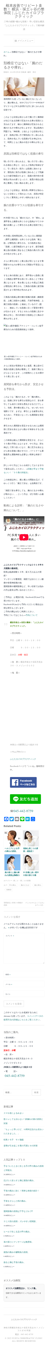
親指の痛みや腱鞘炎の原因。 (17, 1252)
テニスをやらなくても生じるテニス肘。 (34, 904)
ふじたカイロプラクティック (23, 759)
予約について (32, 615)
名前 (8, 974)
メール (8, 984)
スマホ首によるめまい (14, 1113)
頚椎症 (9, 889)
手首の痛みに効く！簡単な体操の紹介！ (22, 1190)
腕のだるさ (25, 885)
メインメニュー (25, 40)
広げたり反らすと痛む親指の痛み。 (20, 1180)
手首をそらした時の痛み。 (16, 1201)
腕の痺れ (37, 885)
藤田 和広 (31, 72)
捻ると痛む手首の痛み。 (15, 1262)
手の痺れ (12, 885)
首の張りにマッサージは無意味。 (19, 1241)
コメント (10, 935)
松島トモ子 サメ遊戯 (14, 1139)
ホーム (7, 52)
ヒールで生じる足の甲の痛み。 (18, 1231)
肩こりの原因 (25, 880)
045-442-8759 (23, 810)
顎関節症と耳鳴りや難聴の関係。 (13, 904)
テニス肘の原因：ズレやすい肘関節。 (21, 1221)
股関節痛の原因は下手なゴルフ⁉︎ (18, 1211)
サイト (8, 994)
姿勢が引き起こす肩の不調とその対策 (21, 1145)
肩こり (16, 880)
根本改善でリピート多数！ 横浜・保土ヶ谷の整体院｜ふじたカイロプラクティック (24, 11)
